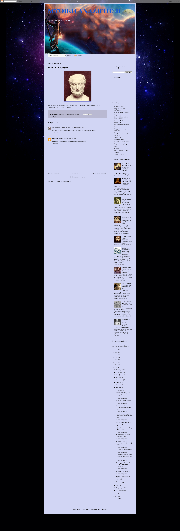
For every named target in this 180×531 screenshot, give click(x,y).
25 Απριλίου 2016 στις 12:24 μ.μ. (75, 128)
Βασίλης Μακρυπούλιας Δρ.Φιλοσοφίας (121, 117)
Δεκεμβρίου (119, 370)
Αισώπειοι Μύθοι (119, 106)
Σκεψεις (116, 148)
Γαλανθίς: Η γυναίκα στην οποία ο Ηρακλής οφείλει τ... (124, 456)
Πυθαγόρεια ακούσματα (121, 142)
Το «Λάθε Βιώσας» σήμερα (124, 449)
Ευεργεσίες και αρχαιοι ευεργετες (121, 129)
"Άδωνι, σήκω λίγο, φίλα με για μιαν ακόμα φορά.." (123, 393)
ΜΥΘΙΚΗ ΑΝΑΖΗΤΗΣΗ (84, 10)
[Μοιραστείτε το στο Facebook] (89, 114)
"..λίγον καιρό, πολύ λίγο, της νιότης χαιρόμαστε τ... (123, 423)
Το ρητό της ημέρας (121, 398)
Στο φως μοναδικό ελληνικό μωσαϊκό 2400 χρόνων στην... (123, 407)
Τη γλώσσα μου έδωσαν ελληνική (121, 151)
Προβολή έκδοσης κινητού (77, 177)
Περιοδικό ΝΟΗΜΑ (119, 139)
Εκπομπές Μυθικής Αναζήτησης (119, 121)
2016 (116, 367)
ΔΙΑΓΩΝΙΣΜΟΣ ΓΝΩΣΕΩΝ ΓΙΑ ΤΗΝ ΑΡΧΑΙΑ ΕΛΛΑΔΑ (126, 286)
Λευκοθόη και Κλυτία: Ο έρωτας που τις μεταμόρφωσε (123, 477)
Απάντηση (55, 133)
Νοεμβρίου (119, 372)
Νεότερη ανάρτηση (54, 174)
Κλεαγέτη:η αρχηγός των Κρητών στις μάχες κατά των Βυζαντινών (127, 251)
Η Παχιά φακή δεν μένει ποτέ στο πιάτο (123, 435)
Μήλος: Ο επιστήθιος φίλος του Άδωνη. (124, 428)
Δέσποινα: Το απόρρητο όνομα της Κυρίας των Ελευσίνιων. (127, 200)
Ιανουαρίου (119, 490)
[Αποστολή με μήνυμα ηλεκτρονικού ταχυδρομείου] (84, 114)
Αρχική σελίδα (76, 174)
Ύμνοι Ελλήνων (119, 154)
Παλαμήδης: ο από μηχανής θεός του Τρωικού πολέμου (126, 322)
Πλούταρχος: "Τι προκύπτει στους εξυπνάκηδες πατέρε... (124, 464)
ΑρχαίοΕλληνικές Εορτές (121, 112)
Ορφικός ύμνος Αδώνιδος (123, 400)
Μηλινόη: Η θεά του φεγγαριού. (126, 268)
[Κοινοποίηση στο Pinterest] (91, 114)
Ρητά (54, 117)
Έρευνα (116, 127)
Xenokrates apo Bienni (58, 128)
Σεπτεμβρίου (120, 377)
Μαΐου (118, 387)
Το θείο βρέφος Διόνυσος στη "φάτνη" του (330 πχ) (127, 304)
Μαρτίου (119, 485)
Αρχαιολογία (118, 115)
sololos (95, 509)
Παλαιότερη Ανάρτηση (99, 174)
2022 (116, 352)
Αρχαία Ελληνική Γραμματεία (119, 109)
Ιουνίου (118, 385)
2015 (116, 493)
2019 (116, 360)
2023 (116, 349)
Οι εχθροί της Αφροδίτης (123, 471)
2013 (116, 498)
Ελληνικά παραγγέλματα (121, 124)
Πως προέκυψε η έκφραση (121, 144)
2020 (116, 357)
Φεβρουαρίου (120, 488)
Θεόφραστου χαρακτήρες (121, 133)
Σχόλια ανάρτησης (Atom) (63, 181)
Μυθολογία (117, 137)
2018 (116, 362)
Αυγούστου (119, 380)
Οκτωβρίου (119, 375)
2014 (116, 496)
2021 (116, 354)
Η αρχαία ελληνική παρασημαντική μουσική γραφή (124, 442)
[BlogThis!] (85, 114)
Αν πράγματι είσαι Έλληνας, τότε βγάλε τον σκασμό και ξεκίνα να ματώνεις (122, 182)
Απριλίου (119, 390)
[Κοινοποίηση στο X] (87, 114)
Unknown (55, 138)
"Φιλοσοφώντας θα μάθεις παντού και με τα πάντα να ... (124, 415)
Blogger (104, 509)
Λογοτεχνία (117, 135)
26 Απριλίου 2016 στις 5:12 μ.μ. (67, 138)
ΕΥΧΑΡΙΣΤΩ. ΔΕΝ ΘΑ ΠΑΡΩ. (126, 164)
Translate (79, 56)
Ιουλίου (118, 382)
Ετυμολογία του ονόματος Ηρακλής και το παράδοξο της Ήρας (126, 220)
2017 (116, 365)
